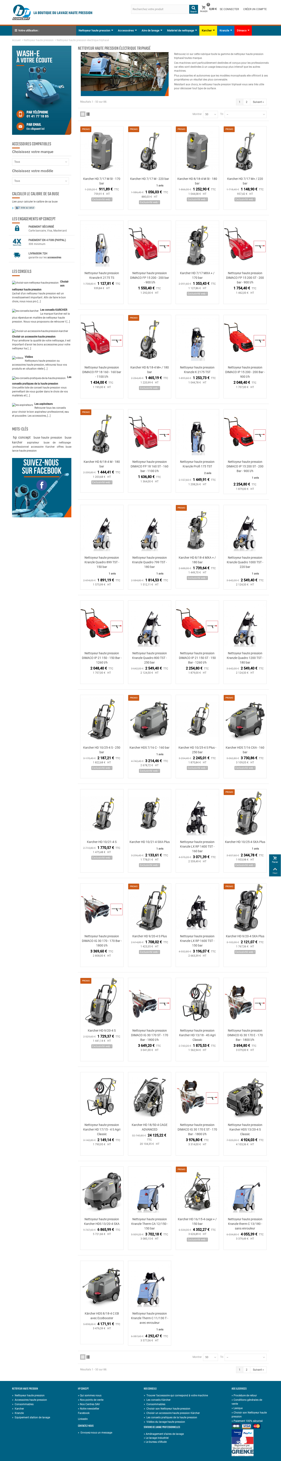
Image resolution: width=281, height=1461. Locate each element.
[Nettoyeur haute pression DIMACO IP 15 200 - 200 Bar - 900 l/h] (245, 339)
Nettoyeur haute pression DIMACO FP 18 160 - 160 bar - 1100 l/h (101, 372)
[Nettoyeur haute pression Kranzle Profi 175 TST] (197, 433)
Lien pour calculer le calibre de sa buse (35, 201)
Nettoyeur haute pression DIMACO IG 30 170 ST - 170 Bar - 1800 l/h (149, 1035)
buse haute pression (48, 437)
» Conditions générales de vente (247, 1401)
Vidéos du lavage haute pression (164, 1421)
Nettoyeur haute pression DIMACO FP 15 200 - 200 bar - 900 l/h (149, 277)
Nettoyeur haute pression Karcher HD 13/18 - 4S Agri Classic (197, 1035)
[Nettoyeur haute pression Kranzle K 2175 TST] (197, 339)
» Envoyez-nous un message (95, 1432)
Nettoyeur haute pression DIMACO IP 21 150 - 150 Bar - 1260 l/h (102, 657)
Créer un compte (255, 9)
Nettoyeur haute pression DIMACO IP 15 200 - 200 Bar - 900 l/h (245, 372)
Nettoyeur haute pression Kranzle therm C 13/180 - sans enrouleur (245, 1223)
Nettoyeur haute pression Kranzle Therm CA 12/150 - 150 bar (149, 1223)
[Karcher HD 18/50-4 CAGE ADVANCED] (149, 1096)
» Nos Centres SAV (89, 1404)
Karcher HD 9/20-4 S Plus (149, 936)
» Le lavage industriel (156, 1437)
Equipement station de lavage (31, 1417)
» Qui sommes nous (89, 1395)
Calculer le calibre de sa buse (35, 194)
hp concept (22, 437)
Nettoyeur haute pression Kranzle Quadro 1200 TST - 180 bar (245, 657)
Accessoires (126, 30)
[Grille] (82, 114)
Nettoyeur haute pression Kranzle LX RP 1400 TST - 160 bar (197, 846)
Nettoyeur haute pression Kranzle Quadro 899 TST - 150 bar (102, 562)
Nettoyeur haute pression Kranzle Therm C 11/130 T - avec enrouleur (149, 1318)
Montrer (197, 114)
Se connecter (229, 9)
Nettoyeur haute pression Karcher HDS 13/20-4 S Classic (245, 1129)
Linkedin (83, 1419)
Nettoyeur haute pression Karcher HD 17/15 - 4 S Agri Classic (101, 1129)
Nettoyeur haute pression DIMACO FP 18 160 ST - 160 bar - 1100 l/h (149, 466)
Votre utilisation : (28, 30)
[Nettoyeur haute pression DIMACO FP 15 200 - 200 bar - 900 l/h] (149, 245)
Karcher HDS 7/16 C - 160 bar (149, 747)
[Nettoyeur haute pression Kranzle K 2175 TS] (101, 245)
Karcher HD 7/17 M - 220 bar (149, 179)
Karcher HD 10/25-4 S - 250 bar (101, 750)
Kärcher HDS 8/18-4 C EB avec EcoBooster (102, 1316)
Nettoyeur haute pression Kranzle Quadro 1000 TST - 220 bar (245, 562)
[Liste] (88, 114)
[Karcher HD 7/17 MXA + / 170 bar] (197, 245)
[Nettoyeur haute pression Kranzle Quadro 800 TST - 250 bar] (149, 625)
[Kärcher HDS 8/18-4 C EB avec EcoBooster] (101, 1285)
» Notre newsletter (88, 1408)
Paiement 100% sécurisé (247, 1421)
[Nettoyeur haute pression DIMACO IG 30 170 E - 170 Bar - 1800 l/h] (245, 1002)
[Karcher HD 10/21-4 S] (101, 813)
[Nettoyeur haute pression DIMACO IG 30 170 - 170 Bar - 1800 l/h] (101, 908)
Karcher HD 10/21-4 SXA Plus (150, 842)
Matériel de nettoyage (180, 30)
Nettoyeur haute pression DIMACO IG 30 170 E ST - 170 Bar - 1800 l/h (197, 1129)
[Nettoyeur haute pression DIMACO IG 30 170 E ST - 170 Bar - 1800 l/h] (197, 1096)
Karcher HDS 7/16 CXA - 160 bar (245, 750)
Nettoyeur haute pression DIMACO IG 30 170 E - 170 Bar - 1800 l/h (245, 1035)
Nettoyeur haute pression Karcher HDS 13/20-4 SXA (101, 1221)
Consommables (23, 1404)
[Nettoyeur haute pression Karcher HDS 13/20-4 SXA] (101, 1191)
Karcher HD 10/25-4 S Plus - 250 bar (197, 750)
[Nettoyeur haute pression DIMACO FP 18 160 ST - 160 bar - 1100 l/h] (149, 433)
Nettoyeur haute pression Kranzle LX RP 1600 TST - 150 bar (197, 940)
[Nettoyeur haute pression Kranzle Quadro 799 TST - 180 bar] (149, 529)
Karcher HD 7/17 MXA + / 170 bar (197, 275)
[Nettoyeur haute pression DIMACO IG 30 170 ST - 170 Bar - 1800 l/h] (149, 1002)
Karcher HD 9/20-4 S (102, 1030)
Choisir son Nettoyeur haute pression (167, 1408)
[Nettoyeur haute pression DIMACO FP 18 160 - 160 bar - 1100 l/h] (101, 339)
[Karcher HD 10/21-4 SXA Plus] (149, 813)
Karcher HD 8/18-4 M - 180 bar (102, 464)
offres (60, 446)
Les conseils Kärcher (157, 1399)
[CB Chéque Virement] (250, 1426)
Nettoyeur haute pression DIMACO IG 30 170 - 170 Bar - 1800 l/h (102, 940)
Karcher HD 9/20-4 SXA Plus (245, 936)
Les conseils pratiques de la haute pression (170, 1417)
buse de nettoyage (57, 442)
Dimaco (242, 30)
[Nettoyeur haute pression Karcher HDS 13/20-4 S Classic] (245, 1096)
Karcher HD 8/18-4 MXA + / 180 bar (197, 560)
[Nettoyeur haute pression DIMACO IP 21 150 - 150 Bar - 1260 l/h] (101, 625)
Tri (221, 114)
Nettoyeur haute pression (94, 30)
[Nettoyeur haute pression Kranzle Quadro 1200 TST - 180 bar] (245, 625)
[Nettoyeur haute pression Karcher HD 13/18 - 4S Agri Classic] (197, 1002)
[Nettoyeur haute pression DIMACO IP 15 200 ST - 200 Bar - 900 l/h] (245, 433)
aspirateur (34, 442)
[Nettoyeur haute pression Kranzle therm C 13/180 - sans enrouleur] (245, 1191)
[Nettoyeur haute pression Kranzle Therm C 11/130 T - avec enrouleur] (149, 1285)
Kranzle (224, 30)
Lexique (237, 1408)
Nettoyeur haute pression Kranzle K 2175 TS (102, 275)
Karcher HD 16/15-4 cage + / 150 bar (197, 1221)
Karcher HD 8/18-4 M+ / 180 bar (149, 370)
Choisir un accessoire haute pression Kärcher (172, 1413)
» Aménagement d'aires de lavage (164, 1433)
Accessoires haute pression (29, 1399)
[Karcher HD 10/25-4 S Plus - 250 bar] (197, 719)
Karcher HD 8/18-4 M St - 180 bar (197, 181)
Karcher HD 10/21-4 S (102, 842)
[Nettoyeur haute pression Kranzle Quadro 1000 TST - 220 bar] (245, 529)
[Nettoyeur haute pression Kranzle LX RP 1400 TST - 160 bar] (197, 813)
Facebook (84, 1413)
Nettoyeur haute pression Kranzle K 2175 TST (197, 370)
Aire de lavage (150, 30)
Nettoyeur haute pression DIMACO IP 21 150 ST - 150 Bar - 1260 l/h (197, 657)
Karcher (207, 30)
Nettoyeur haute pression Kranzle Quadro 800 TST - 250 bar (149, 657)
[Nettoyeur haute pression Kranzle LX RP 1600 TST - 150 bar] (197, 908)
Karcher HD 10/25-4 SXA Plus (245, 842)
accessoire (37, 446)
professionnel (21, 446)
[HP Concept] (52, 12)
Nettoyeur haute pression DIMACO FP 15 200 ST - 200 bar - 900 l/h (245, 277)
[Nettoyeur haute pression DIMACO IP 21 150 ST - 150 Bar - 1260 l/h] (197, 625)
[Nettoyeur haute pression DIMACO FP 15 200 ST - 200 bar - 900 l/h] (245, 245)
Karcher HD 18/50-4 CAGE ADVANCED (150, 1127)
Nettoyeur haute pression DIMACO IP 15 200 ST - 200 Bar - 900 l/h (245, 466)
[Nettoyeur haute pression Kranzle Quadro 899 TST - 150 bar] (101, 529)
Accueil (16, 40)
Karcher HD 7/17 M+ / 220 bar (245, 181)
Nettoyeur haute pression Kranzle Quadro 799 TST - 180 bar (149, 562)
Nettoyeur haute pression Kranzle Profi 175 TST (197, 464)
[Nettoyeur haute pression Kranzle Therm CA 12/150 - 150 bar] (149, 1191)
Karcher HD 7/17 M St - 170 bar (101, 181)
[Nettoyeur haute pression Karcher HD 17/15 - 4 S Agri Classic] (101, 1096)
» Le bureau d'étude (155, 1441)
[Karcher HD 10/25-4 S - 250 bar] (101, 719)
